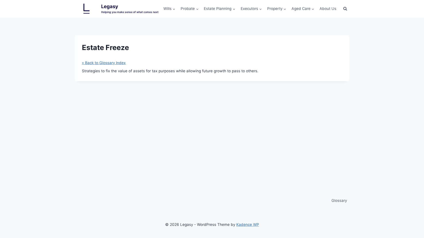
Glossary (339, 200)
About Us (328, 8)
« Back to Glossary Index (104, 63)
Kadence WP (247, 224)
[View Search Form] (345, 9)
